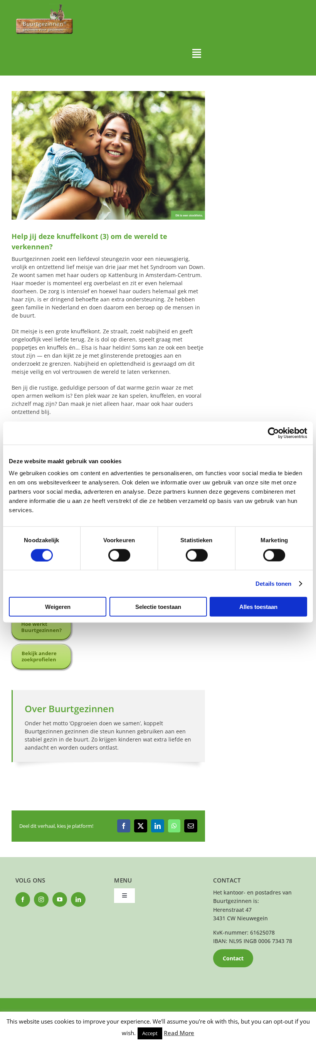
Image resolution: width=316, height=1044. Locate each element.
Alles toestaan (258, 607)
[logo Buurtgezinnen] (44, 6)
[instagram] (41, 899)
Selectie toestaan (158, 607)
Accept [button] (150, 1033)
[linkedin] (78, 899)
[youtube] (59, 899)
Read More (179, 1033)
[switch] (119, 555)
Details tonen (273, 583)
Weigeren (58, 607)
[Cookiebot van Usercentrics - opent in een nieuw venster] (273, 433)
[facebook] (22, 899)
